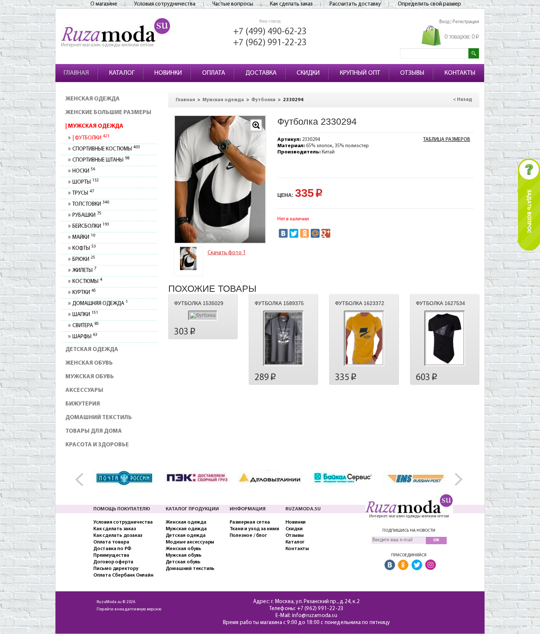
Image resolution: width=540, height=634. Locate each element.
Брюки (83, 259)
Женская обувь (89, 363)
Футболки (91, 138)
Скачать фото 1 (227, 253)
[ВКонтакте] (283, 233)
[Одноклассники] (304, 233)
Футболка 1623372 (359, 303)
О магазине (103, 4)
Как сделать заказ (291, 4)
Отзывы (294, 535)
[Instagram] (430, 565)
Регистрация (466, 22)
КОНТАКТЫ (459, 73)
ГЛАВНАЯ (76, 73)
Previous (82, 479)
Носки (83, 171)
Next (457, 479)
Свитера (85, 326)
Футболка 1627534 (440, 303)
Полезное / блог (248, 535)
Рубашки (86, 215)
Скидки (294, 529)
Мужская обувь (89, 377)
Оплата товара (111, 542)
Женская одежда (92, 99)
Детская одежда (91, 350)
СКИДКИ (308, 73)
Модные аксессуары (190, 542)
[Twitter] (293, 233)
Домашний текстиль (98, 418)
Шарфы (84, 337)
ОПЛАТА (213, 73)
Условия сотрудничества (164, 4)
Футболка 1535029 (198, 303)
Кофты (84, 248)
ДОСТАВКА (261, 73)
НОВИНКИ (168, 73)
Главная (185, 100)
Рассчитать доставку (355, 4)
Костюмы (87, 281)
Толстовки (90, 204)
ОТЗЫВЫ (412, 73)
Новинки (295, 522)
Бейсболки (90, 226)
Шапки (85, 315)
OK (436, 540)
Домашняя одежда (99, 304)
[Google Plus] (325, 233)
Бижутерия (82, 404)
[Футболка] (220, 179)
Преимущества (111, 555)
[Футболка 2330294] (188, 258)
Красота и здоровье (97, 445)
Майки (83, 237)
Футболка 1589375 (279, 303)
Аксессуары (84, 390)
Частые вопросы (232, 4)
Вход (444, 22)
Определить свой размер (429, 4)
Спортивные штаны (100, 160)
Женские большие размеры (108, 113)
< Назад (462, 99)
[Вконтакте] (389, 565)
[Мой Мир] (315, 233)
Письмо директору (115, 568)
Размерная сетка (250, 522)
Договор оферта (113, 562)
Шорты (85, 182)
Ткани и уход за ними (254, 529)
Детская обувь (183, 562)
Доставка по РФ (112, 549)
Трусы (83, 193)
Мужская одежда (95, 126)
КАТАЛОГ (121, 73)
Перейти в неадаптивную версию (129, 610)
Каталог (295, 542)
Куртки (84, 292)
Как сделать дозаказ (117, 535)
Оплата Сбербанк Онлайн (123, 575)
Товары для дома (93, 431)
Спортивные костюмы (106, 149)
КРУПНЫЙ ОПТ (360, 73)
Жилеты (84, 270)
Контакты (297, 549)
